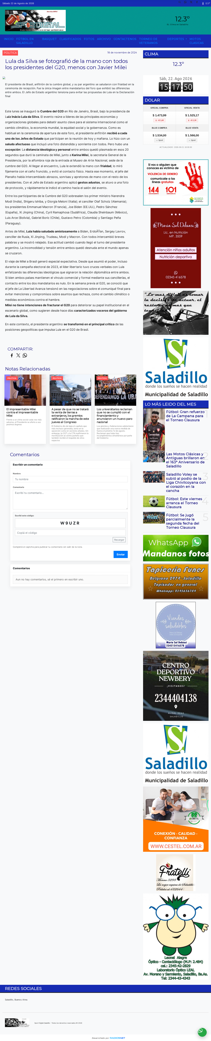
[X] (192, 3)
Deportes (176, 39)
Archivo (104, 39)
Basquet (49, 39)
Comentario (18, 487)
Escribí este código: (24, 515)
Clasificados (70, 39)
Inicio (9, 39)
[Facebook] (198, 3)
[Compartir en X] (18, 355)
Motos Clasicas (197, 41)
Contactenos (125, 39)
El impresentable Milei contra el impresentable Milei (22, 412)
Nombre (17, 473)
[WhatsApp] (186, 3)
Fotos (89, 39)
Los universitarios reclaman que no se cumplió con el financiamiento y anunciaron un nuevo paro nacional (114, 416)
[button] (181, 3)
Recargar (119, 539)
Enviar (121, 554)
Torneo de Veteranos (148, 41)
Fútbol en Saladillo (25, 41)
